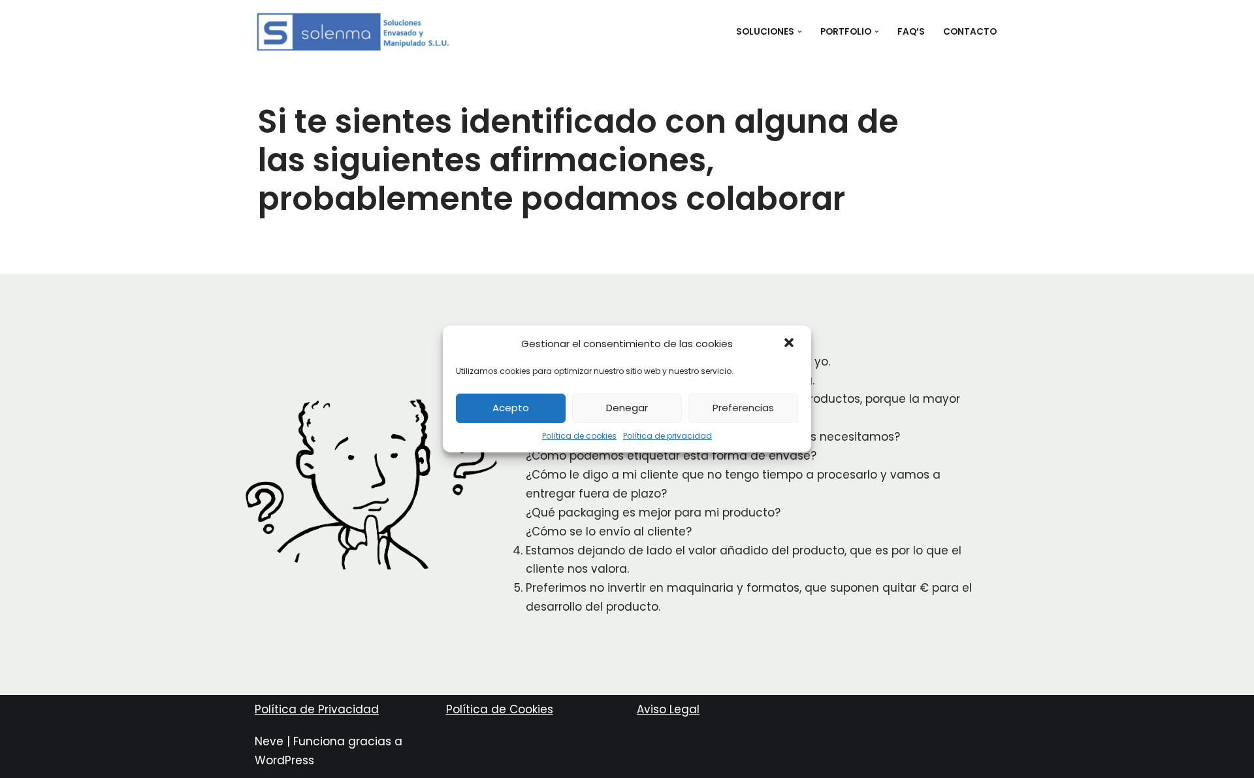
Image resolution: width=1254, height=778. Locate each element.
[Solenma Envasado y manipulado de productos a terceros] (353, 32)
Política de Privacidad (317, 709)
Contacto (970, 31)
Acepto (510, 407)
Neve (269, 741)
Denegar (627, 407)
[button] (790, 344)
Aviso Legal (668, 709)
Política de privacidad (667, 435)
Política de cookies (579, 435)
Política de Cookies (499, 709)
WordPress (284, 760)
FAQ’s (911, 31)
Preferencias (743, 407)
